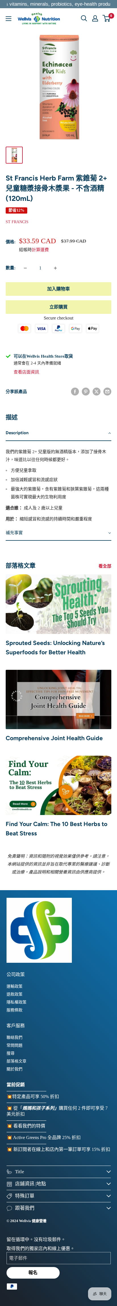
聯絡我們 (14, 1037)
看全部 (105, 566)
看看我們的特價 (29, 1126)
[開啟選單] (8, 18)
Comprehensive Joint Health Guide (54, 738)
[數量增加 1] (55, 268)
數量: (11, 268)
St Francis (17, 222)
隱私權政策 (16, 1002)
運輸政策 (14, 986)
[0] (106, 18)
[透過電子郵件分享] (107, 391)
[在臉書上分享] (75, 391)
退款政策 (14, 994)
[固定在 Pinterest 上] (86, 391)
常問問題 (14, 1045)
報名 (32, 1272)
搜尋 (10, 1053)
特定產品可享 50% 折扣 (35, 1096)
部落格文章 (16, 1061)
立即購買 (58, 307)
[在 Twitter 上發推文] (97, 391)
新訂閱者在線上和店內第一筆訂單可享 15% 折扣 (61, 1149)
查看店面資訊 (26, 372)
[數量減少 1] (25, 268)
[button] (58, 433)
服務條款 (14, 1010)
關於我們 (14, 1069)
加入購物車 (58, 288)
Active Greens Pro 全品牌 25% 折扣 (47, 1137)
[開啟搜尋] (84, 18)
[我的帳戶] (95, 18)
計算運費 (40, 249)
